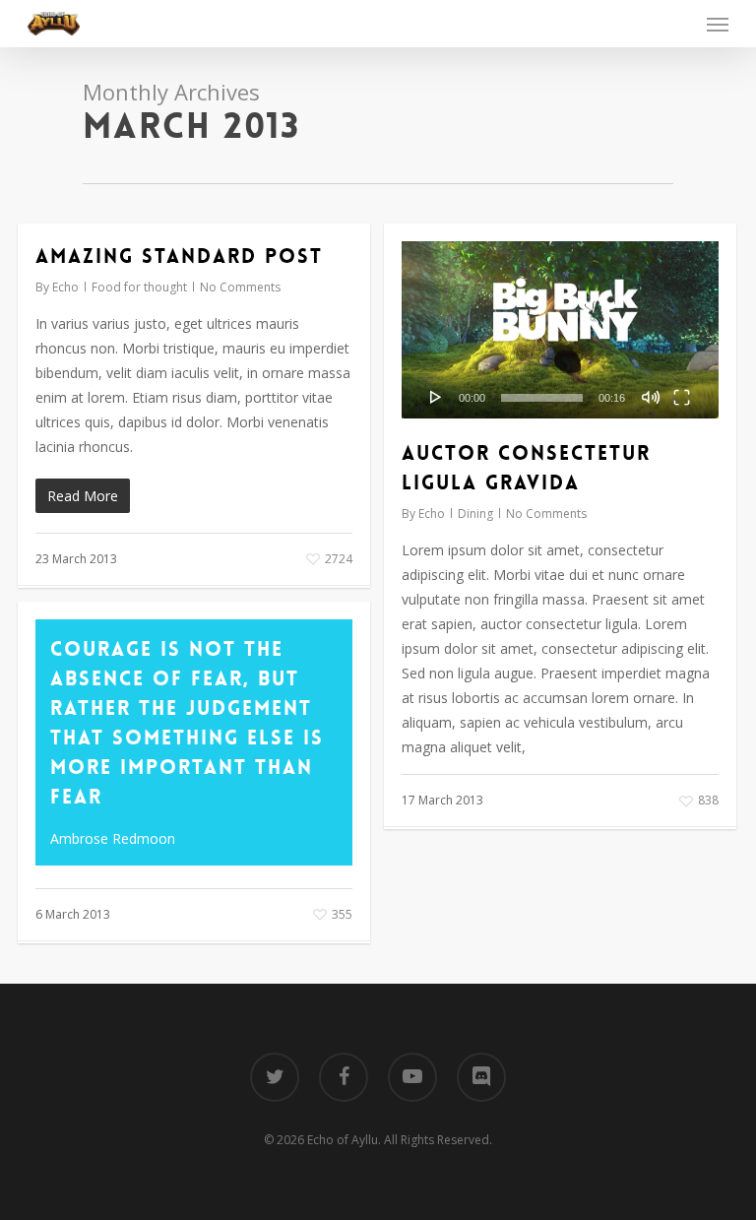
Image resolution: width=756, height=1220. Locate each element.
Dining (475, 513)
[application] (560, 330)
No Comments (240, 287)
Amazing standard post (179, 256)
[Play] (436, 397)
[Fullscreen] (681, 397)
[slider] (542, 398)
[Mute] (651, 397)
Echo (65, 287)
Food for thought (139, 287)
